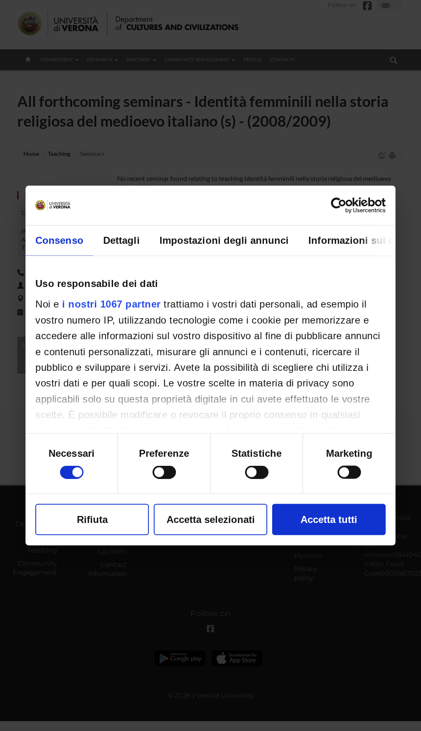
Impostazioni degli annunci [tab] (224, 240)
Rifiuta (92, 519)
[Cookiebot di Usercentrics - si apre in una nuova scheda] (350, 205)
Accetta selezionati (211, 519)
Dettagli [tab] (121, 240)
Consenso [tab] (59, 240)
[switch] (164, 472)
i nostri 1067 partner (111, 304)
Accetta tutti (329, 519)
